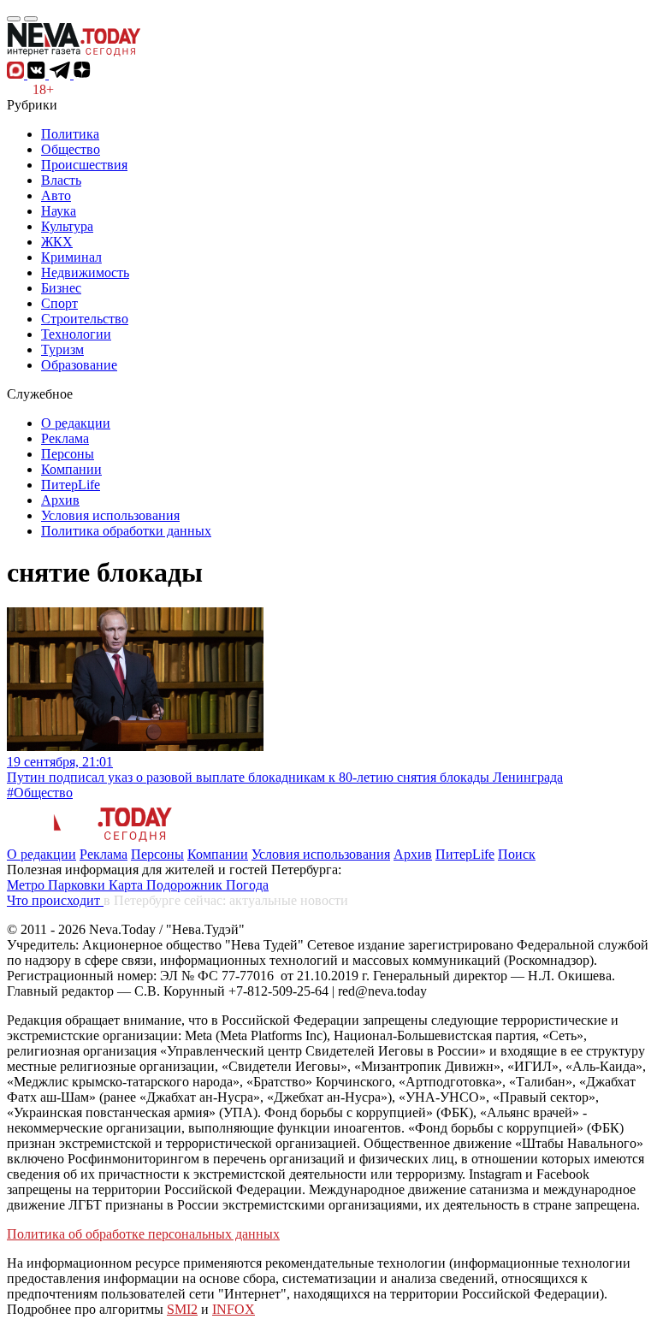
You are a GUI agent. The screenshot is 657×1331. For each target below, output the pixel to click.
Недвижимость (85, 272)
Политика (70, 134)
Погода (247, 885)
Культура (67, 226)
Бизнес (61, 288)
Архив (60, 500)
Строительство (84, 318)
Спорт (59, 303)
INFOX (233, 1309)
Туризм (62, 349)
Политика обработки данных (126, 531)
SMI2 (182, 1309)
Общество (70, 149)
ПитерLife (70, 484)
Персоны (67, 454)
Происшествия (84, 164)
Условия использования (110, 515)
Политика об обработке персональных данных (143, 1234)
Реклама (65, 438)
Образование (79, 365)
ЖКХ (57, 241)
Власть (61, 180)
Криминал (71, 257)
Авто (56, 195)
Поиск (517, 854)
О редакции (75, 423)
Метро (27, 885)
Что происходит (55, 900)
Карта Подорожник (167, 885)
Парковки (78, 885)
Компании (71, 469)
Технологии (76, 334)
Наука (58, 211)
